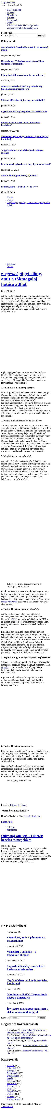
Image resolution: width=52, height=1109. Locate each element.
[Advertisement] (26, 234)
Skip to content (8, 2)
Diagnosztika (13, 1076)
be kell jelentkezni (32, 816)
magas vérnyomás (9, 601)
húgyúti (4, 667)
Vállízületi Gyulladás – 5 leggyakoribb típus (21, 953)
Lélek (9, 1088)
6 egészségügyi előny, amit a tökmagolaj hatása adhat (21, 279)
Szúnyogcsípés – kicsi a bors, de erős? (19, 186)
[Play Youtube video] (26, 790)
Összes (10, 266)
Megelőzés (12, 15)
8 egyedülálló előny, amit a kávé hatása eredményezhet (26, 968)
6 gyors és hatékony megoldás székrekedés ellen (24, 111)
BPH (14, 619)
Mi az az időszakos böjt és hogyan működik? (23, 100)
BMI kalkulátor (14, 10)
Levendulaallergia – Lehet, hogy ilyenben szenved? (26, 164)
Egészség (11, 264)
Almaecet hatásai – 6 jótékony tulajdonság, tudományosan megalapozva (22, 87)
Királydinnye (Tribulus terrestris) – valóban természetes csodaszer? (22, 62)
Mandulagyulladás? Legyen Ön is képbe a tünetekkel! (27, 996)
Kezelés (10, 17)
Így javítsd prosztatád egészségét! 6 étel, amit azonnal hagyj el (27, 1010)
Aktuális (11, 1065)
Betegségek (12, 20)
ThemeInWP (7, 1106)
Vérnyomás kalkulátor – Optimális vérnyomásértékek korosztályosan (22, 26)
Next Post (6, 821)
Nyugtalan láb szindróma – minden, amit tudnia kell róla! (27, 1031)
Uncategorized (13, 1099)
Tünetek (10, 12)
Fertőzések (12, 1083)
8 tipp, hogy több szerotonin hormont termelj (23, 75)
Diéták (10, 23)
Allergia (10, 827)
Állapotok (11, 1068)
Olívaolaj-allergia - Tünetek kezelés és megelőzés (22, 838)
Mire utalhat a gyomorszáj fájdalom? (19, 175)
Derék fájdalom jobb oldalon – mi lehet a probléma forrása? (29, 1036)
